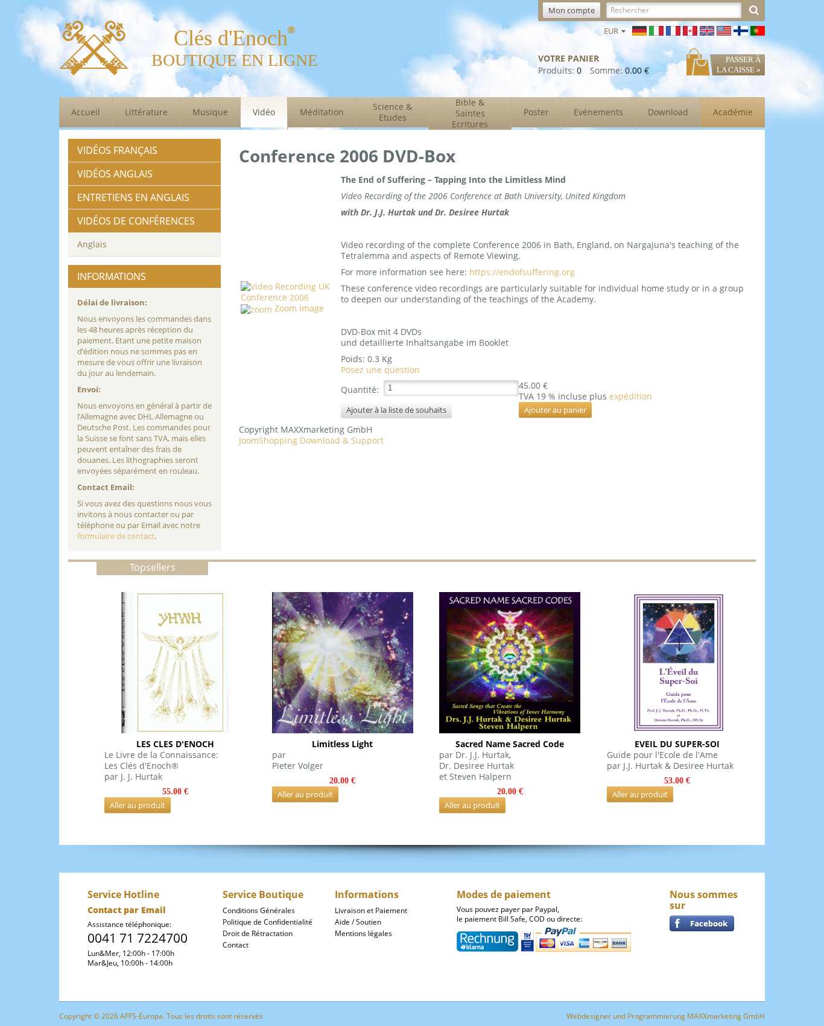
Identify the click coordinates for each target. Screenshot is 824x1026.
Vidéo (264, 112)
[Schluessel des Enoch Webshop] (639, 30)
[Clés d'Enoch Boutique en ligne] (673, 30)
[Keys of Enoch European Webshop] (707, 30)
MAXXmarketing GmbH (726, 1016)
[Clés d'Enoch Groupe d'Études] (702, 922)
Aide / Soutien (358, 922)
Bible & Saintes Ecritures (470, 113)
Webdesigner (588, 1016)
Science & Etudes (392, 112)
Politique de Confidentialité (267, 922)
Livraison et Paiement (371, 910)
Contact (236, 945)
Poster (536, 112)
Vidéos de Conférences (136, 221)
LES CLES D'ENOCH (175, 744)
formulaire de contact (115, 536)
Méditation (322, 112)
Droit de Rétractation (258, 933)
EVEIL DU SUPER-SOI (677, 744)
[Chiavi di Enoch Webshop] (656, 30)
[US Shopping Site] (690, 30)
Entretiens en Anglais (133, 197)
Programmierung (656, 1016)
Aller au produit (137, 805)
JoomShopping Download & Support (311, 440)
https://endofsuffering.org (522, 272)
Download (668, 112)
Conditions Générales (259, 910)
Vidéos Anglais (115, 173)
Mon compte (571, 10)
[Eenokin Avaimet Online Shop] (741, 30)
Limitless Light (342, 744)
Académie (733, 112)
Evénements (598, 112)
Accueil (85, 112)
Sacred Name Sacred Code (509, 744)
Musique (210, 112)
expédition (630, 396)
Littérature (146, 112)
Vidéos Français (117, 150)
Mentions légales (363, 933)
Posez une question (380, 369)
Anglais (92, 244)
